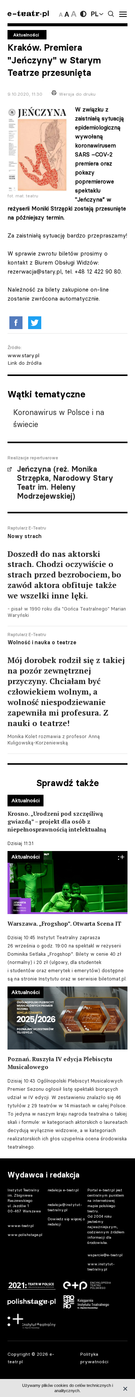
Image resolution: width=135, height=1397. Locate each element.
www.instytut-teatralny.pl (101, 1267)
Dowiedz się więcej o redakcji (66, 1222)
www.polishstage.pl (25, 1234)
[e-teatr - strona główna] (28, 14)
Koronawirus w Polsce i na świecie (58, 418)
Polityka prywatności (94, 1357)
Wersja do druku (77, 94)
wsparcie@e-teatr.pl (105, 1255)
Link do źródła (25, 362)
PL (94, 14)
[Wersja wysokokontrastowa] (83, 14)
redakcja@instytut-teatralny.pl (65, 1207)
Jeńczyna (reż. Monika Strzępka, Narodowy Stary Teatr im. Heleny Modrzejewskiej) (65, 483)
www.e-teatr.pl (21, 1225)
